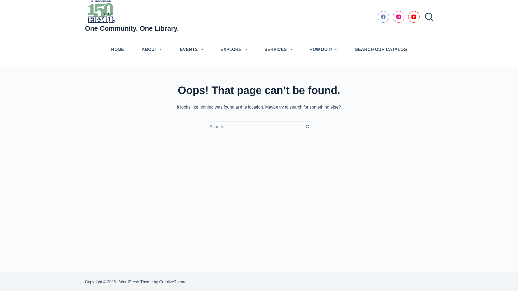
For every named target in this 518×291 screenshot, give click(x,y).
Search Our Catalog (381, 49)
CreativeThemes (174, 281)
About (149, 49)
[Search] (429, 17)
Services (275, 49)
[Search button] (307, 127)
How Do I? (320, 49)
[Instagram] (398, 17)
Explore (230, 49)
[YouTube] (414, 17)
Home (117, 49)
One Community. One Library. (132, 28)
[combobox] (253, 127)
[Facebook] (383, 17)
